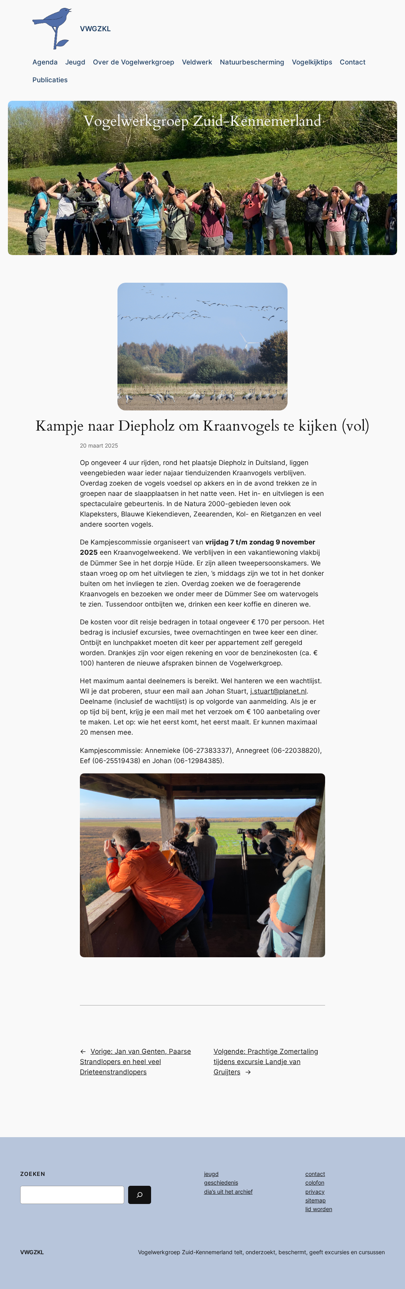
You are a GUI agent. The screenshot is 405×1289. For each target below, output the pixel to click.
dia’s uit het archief (228, 1191)
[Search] (139, 1195)
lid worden (318, 1209)
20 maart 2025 (99, 445)
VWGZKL (95, 29)
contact (315, 1173)
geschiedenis (221, 1182)
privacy (315, 1191)
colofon (314, 1182)
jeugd (211, 1173)
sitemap (315, 1200)
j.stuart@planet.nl (278, 691)
